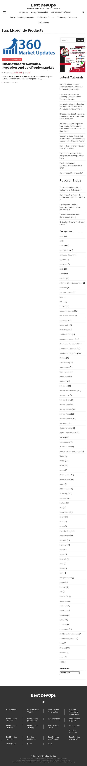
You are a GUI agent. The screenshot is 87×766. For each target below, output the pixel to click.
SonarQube (64, 610)
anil (28, 73)
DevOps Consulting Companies (22, 17)
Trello (62, 643)
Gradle (62, 484)
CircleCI (62, 306)
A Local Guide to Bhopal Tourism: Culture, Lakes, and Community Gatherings (71, 87)
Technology (64, 629)
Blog (50, 744)
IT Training (63, 494)
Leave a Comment (11, 82)
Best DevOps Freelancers (67, 17)
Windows (63, 653)
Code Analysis (65, 330)
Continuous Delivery (67, 339)
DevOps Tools (65, 414)
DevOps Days (64, 395)
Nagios (62, 554)
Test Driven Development (69, 634)
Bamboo (63, 278)
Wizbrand (46, 760)
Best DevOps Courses (46, 17)
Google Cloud (65, 479)
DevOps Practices (73, 731)
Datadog (63, 381)
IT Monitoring (64, 489)
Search (80, 40)
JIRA (61, 508)
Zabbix (62, 662)
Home (29, 744)
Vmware (63, 648)
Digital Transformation (68, 433)
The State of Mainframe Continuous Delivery (69, 215)
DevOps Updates (66, 419)
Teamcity (63, 625)
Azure (62, 274)
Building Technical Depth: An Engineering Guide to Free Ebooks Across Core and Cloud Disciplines (72, 127)
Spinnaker (63, 615)
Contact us (11, 744)
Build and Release (66, 292)
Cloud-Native (64, 325)
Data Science (65, 367)
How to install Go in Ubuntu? (71, 173)
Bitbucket (63, 288)
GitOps (62, 470)
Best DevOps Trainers (11, 727)
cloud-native (64, 320)
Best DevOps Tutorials (11, 738)
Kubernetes (64, 512)
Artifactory (64, 264)
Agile (61, 236)
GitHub (62, 461)
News (61, 564)
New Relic (63, 559)
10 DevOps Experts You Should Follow (72, 223)
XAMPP (62, 657)
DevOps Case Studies (39, 12)
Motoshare (64, 545)
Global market (65, 475)
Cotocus (43, 762)
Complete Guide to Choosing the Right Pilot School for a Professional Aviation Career (72, 106)
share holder (64, 601)
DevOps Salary (43, 22)
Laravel (62, 517)
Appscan (63, 260)
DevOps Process (66, 409)
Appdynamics (65, 250)
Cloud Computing (66, 311)
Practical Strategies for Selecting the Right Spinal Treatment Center (70, 96)
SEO (61, 592)
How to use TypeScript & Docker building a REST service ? (72, 197)
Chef (61, 297)
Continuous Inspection (12, 59)
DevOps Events (65, 400)
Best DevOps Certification (61, 12)
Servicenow (64, 596)
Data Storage (64, 372)
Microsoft (63, 540)
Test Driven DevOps (67, 639)
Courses (63, 358)
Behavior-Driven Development (71, 283)
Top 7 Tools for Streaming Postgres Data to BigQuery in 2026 (72, 155)
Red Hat (62, 587)
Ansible (62, 246)
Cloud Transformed (67, 316)
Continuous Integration (68, 353)
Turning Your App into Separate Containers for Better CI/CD (70, 207)
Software (63, 606)
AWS (61, 269)
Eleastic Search (65, 447)
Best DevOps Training (32, 727)
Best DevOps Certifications (53, 738)
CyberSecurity (65, 363)
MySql (62, 550)
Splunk (62, 620)
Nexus (62, 568)
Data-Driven (64, 377)
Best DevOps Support (74, 720)
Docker (62, 437)
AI (60, 241)
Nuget (62, 573)
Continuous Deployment (69, 344)
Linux (61, 522)
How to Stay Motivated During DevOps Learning (72, 147)
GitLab (62, 465)
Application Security (67, 255)
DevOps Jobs (74, 726)
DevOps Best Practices (68, 391)
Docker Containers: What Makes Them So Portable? (70, 188)
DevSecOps (64, 423)
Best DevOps (43, 5)
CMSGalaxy (36, 758)
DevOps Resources (31, 738)
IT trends (63, 498)
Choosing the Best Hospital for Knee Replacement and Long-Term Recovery (72, 116)
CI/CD (62, 302)
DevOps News (65, 405)
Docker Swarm (65, 442)
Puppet (62, 582)
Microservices (65, 536)
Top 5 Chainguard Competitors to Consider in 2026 (71, 165)
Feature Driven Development (70, 451)
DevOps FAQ (23, 12)
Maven (62, 526)
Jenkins (62, 503)
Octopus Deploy (66, 578)
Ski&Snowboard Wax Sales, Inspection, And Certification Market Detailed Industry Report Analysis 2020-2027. (28, 69)
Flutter (62, 456)
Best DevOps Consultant (74, 738)
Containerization (66, 334)
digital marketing (66, 428)
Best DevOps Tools (53, 727)
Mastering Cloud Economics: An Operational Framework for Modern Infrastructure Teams (72, 138)
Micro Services (65, 531)
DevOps (62, 386)
